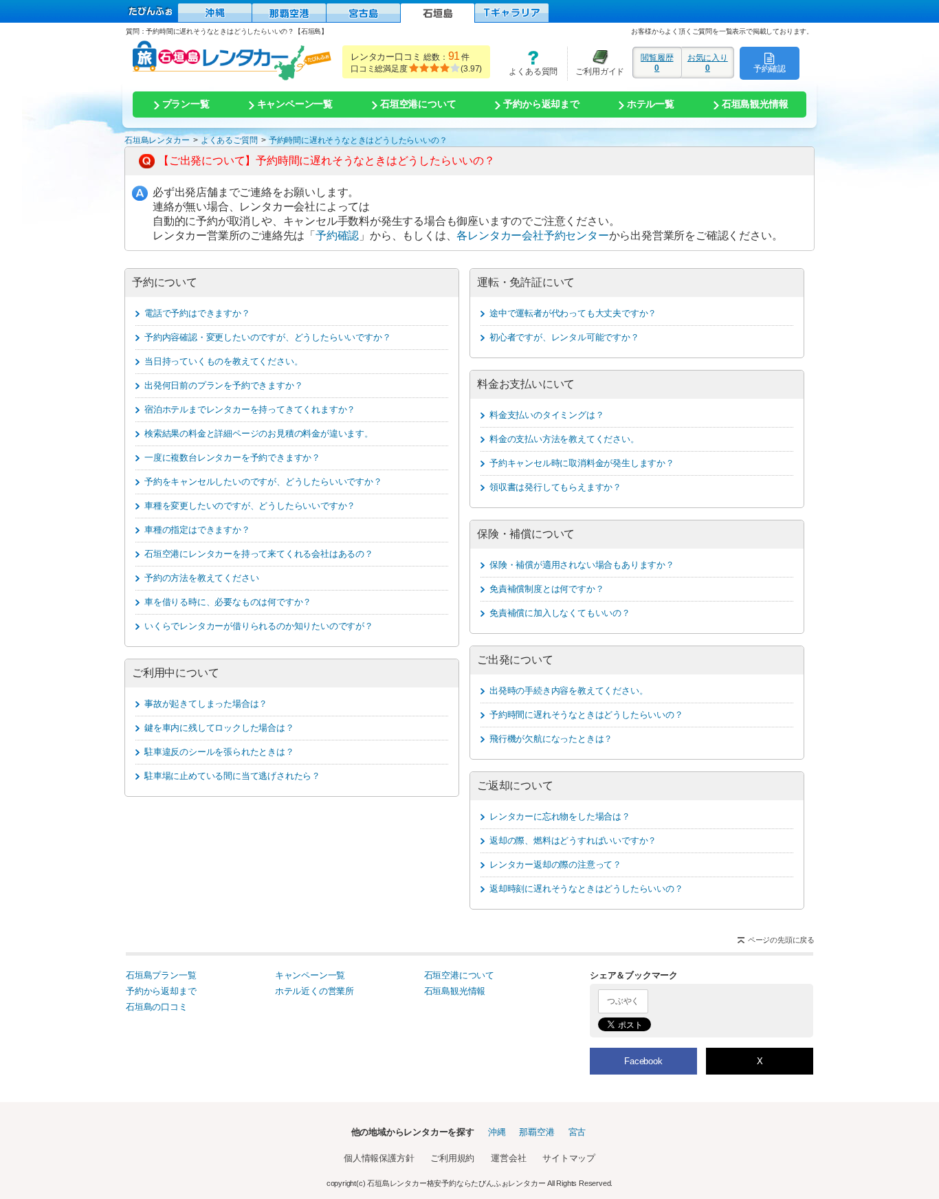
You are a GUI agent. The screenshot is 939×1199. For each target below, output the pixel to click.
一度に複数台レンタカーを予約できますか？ (232, 457)
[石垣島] (437, 13)
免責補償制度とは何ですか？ (546, 589)
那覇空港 (536, 1132)
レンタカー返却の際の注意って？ (555, 864)
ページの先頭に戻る (781, 940)
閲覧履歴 (657, 62)
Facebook (643, 1061)
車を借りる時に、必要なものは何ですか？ (227, 602)
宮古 (577, 1132)
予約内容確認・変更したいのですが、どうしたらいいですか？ (267, 337)
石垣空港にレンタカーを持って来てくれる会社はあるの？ (258, 554)
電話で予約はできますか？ (197, 313)
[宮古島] (363, 12)
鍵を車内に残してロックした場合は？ (219, 728)
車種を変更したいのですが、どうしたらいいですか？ (249, 505)
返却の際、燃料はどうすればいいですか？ (572, 840)
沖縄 (497, 1132)
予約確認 (769, 68)
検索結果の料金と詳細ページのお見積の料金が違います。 (258, 433)
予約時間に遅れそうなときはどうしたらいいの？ (586, 715)
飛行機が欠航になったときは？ (550, 739)
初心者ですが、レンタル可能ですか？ (564, 337)
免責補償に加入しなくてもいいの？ (559, 613)
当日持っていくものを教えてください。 (223, 361)
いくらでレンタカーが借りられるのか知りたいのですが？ (258, 626)
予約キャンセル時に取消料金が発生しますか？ (581, 463)
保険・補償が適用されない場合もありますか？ (581, 565)
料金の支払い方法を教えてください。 (564, 439)
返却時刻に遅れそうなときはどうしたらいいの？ (586, 888)
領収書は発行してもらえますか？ (555, 487)
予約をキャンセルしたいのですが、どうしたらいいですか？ (263, 481)
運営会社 (508, 1158)
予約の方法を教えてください (201, 578)
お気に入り (707, 62)
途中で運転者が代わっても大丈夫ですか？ (572, 313)
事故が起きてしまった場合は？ (205, 703)
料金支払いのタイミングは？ (546, 415)
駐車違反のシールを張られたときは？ (219, 752)
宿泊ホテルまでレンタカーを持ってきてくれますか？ (249, 409)
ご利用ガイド (596, 63)
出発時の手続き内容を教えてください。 (568, 690)
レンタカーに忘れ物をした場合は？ (559, 816)
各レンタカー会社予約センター (532, 235)
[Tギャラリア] (512, 12)
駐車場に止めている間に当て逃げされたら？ (232, 776)
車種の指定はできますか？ (197, 530)
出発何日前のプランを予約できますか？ (223, 385)
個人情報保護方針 (379, 1158)
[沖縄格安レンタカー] (215, 12)
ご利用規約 (452, 1158)
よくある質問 (528, 63)
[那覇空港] (289, 12)
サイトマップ (568, 1158)
